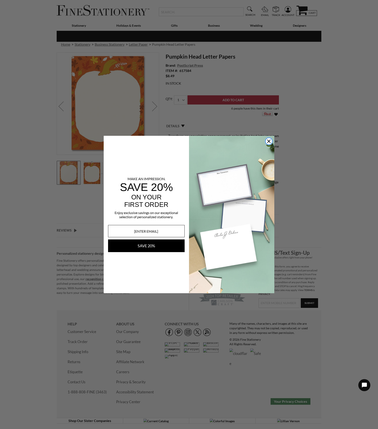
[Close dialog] (269, 141)
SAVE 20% (146, 245)
